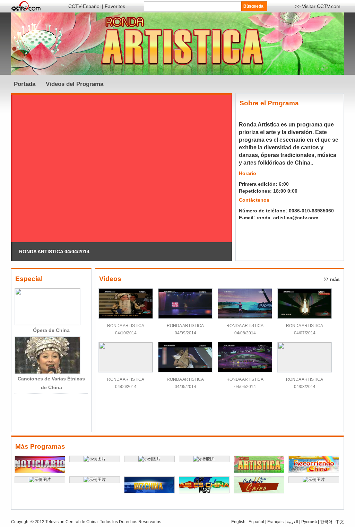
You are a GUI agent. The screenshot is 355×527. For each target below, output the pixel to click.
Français (275, 521)
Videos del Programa (74, 84)
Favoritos (115, 6)
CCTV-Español (84, 6)
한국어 (325, 521)
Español (256, 521)
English (238, 521)
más (335, 279)
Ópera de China (51, 330)
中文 (340, 521)
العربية (293, 521)
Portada (24, 84)
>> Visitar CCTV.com (317, 6)
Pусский (309, 521)
